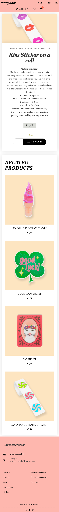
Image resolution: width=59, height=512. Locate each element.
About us (6, 472)
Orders (6, 492)
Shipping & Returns (38, 472)
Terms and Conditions (39, 477)
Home (39, 3)
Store (5, 482)
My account (8, 487)
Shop (49, 3)
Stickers (19, 48)
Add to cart (34, 142)
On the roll (28, 48)
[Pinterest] (33, 510)
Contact (6, 477)
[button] (35, 9)
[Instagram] (26, 510)
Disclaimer (35, 482)
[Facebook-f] (29, 510)
